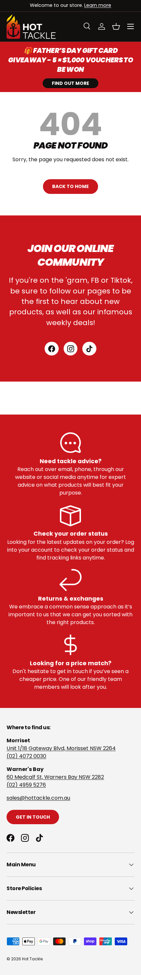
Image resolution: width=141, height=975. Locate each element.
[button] (116, 26)
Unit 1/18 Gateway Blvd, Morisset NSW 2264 (61, 748)
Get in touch (33, 817)
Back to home (70, 186)
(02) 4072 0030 (26, 756)
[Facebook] (52, 349)
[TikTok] (89, 349)
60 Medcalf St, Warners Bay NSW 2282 (55, 777)
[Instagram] (71, 349)
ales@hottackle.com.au (39, 798)
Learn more (97, 5)
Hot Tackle (32, 959)
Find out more (70, 83)
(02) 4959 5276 (26, 785)
